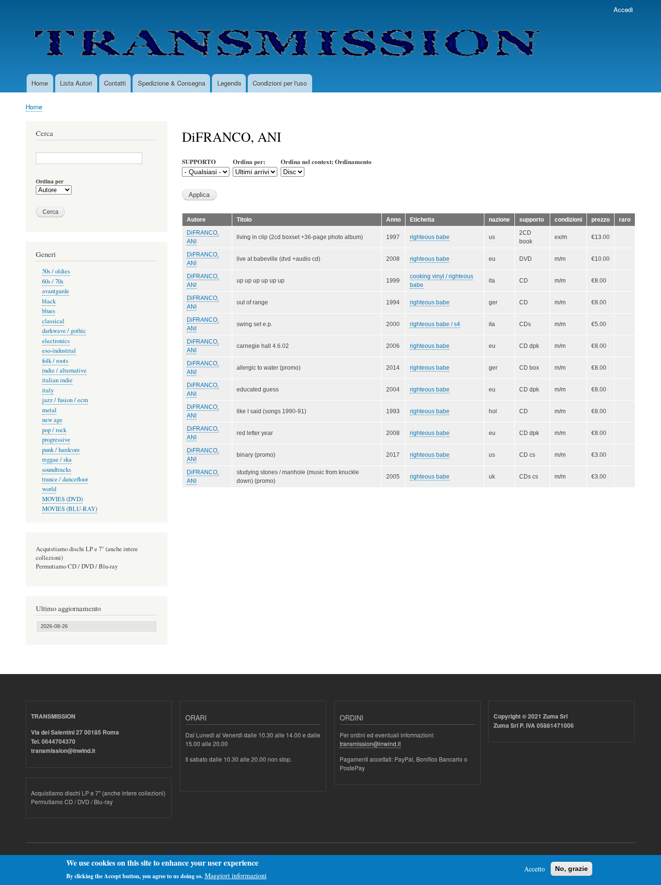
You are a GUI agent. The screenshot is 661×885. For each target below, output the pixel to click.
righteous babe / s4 (435, 324)
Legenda (229, 83)
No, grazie (571, 868)
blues (48, 311)
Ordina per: (249, 161)
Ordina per (49, 181)
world (49, 489)
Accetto (534, 868)
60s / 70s (52, 281)
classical (53, 321)
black (49, 301)
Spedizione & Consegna (171, 83)
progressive (56, 439)
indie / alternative (64, 370)
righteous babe (430, 237)
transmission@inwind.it (370, 743)
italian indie (57, 380)
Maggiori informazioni (236, 875)
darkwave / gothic (64, 331)
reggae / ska (57, 459)
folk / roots (55, 361)
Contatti (115, 83)
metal (49, 410)
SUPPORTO (199, 161)
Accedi (623, 9)
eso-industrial (59, 350)
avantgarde (55, 291)
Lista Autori (76, 83)
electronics (56, 341)
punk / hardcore (61, 450)
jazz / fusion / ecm (65, 400)
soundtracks (56, 469)
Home (39, 83)
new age (52, 420)
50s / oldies (56, 271)
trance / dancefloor (65, 479)
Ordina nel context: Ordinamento (326, 161)
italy (48, 390)
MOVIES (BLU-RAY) (69, 509)
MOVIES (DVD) (62, 499)
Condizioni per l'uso (280, 83)
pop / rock (54, 430)
